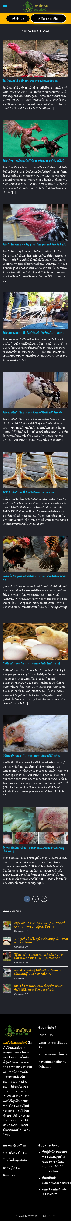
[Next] (44, 899)
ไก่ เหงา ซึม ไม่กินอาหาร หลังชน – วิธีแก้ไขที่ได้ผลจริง (32, 412)
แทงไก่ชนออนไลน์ (15, 1042)
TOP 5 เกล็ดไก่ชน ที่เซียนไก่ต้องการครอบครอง (29, 492)
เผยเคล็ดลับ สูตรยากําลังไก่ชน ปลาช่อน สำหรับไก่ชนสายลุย (34, 578)
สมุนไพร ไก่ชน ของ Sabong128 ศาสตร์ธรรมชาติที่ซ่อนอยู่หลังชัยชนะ (39, 924)
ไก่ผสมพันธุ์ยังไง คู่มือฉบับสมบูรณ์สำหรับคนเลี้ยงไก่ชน (41, 940)
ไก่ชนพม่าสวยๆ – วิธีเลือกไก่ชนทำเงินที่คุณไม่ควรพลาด (33, 332)
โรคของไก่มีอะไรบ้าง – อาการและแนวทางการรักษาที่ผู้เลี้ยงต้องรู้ (33, 849)
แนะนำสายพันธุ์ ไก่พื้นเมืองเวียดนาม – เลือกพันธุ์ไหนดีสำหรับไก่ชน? (39, 972)
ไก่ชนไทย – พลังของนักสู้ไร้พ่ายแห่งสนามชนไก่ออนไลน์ (33, 160)
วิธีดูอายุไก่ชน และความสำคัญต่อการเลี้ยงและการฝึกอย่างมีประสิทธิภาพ (39, 956)
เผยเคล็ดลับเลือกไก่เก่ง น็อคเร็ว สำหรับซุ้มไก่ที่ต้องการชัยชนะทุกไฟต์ (39, 987)
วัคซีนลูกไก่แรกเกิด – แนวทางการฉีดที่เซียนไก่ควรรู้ (31, 663)
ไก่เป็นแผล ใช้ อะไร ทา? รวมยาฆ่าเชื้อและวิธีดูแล (30, 80)
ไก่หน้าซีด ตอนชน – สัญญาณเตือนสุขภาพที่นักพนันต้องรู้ (34, 244)
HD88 (41, 1216)
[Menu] (5, 6)
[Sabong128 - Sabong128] (35, 6)
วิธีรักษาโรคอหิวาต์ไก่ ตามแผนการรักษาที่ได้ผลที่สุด (32, 755)
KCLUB (51, 1216)
